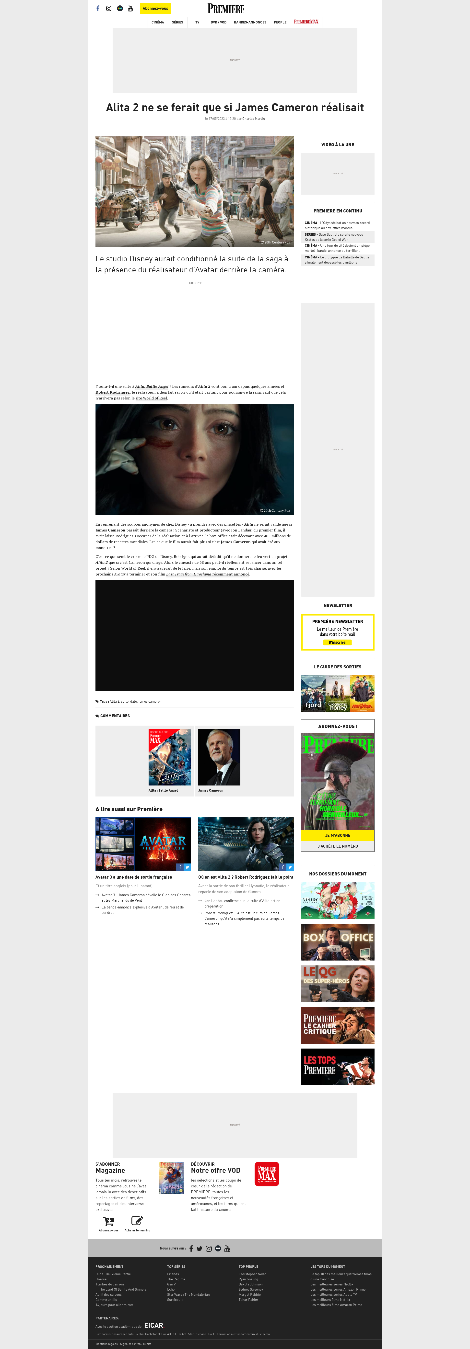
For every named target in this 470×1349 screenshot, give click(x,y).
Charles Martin (253, 118)
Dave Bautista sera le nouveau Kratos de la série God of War (334, 237)
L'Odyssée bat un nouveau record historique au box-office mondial (337, 225)
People (280, 22)
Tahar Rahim (248, 1299)
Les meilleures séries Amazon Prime (337, 1289)
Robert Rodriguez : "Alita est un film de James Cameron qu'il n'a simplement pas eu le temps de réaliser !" (244, 918)
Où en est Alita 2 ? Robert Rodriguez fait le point (245, 877)
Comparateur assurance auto (114, 1334)
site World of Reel (151, 398)
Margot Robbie (250, 1294)
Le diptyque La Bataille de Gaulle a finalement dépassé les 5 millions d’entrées (337, 260)
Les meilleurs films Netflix (330, 1299)
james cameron (150, 701)
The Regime (176, 1279)
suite (125, 701)
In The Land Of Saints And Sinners (121, 1289)
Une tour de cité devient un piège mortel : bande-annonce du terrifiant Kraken (337, 248)
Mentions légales (106, 1344)
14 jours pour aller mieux (114, 1305)
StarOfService (197, 1334)
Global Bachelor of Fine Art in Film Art (161, 1334)
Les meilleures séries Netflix (331, 1284)
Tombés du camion (109, 1284)
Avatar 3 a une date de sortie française (133, 877)
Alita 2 (114, 701)
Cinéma (158, 22)
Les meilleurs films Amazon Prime (336, 1305)
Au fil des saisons (108, 1294)
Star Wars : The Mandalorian (188, 1294)
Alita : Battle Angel (163, 790)
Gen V (171, 1284)
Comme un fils (106, 1299)
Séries (177, 22)
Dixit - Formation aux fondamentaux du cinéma (239, 1334)
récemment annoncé (207, 574)
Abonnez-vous (155, 8)
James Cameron (210, 790)
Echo (171, 1289)
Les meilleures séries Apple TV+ (334, 1294)
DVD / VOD (218, 22)
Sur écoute (175, 1299)
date (133, 701)
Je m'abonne (337, 835)
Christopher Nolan (253, 1274)
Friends (173, 1274)
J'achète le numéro (338, 846)
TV (197, 22)
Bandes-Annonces (250, 22)
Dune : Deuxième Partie (113, 1274)
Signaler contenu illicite (135, 1344)
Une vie (100, 1279)
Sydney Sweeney (251, 1289)
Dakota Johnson (251, 1284)
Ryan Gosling (248, 1279)
